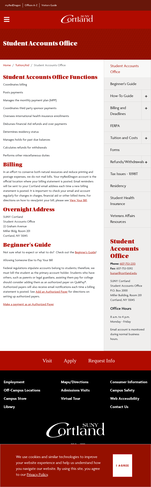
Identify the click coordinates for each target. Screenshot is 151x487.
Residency (118, 185)
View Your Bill (78, 200)
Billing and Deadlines (118, 110)
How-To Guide (121, 95)
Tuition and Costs (124, 137)
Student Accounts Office (124, 68)
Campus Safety (122, 390)
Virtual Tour (70, 398)
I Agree (122, 465)
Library (9, 406)
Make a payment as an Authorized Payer (28, 304)
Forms (115, 149)
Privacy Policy (37, 474)
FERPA (115, 125)
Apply (70, 361)
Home (7, 65)
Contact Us (119, 406)
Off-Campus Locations (22, 390)
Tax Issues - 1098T (124, 173)
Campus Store (15, 398)
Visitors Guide (49, 5)
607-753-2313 (127, 263)
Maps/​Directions (74, 381)
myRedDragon (13, 5)
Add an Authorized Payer (52, 291)
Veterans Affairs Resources (122, 218)
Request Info (101, 361)
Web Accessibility (124, 398)
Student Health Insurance (122, 200)
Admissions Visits (75, 390)
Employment (14, 381)
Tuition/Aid (22, 65)
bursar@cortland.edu (123, 273)
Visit (47, 361)
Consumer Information (128, 381)
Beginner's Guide (85, 252)
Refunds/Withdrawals (127, 161)
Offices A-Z (31, 5)
